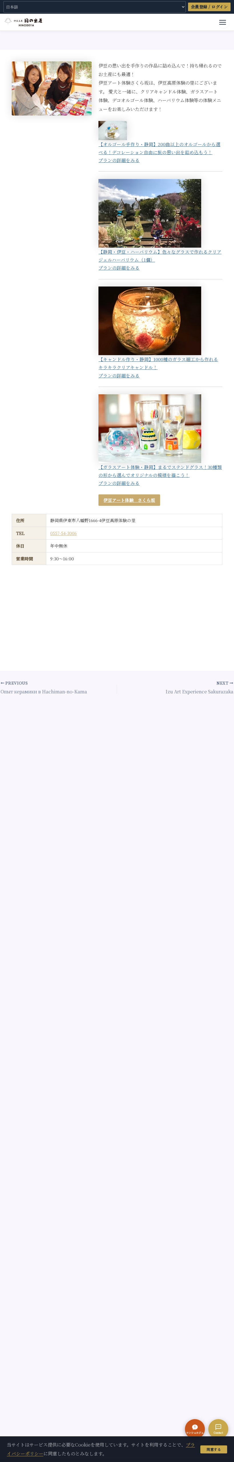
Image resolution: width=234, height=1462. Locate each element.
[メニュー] (223, 22)
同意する (214, 1449)
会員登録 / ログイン (209, 6)
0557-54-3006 (63, 533)
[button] (195, 1429)
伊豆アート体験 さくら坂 (129, 500)
